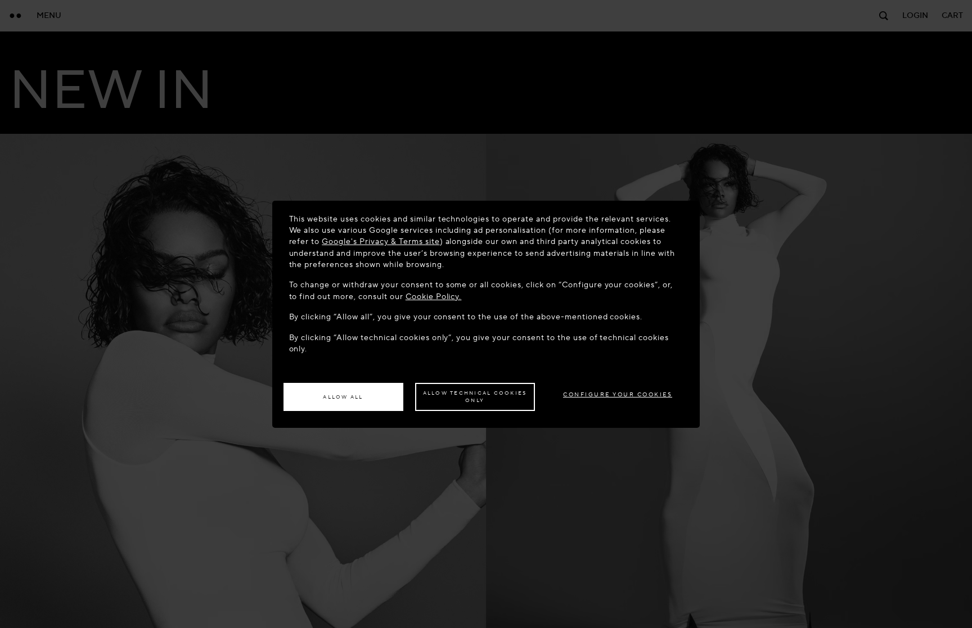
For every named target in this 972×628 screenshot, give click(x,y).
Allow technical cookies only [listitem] (475, 397)
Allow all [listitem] (343, 397)
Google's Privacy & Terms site (380, 241)
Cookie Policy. (434, 296)
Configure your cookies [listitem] (617, 394)
